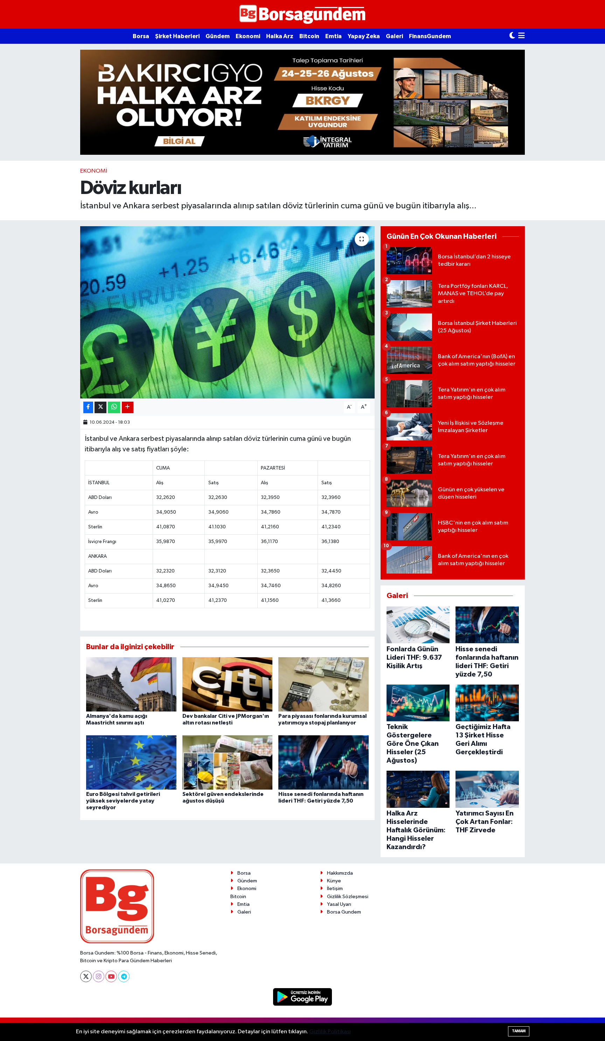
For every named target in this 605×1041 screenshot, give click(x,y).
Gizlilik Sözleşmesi (347, 896)
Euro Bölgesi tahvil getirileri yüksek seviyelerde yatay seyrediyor (123, 800)
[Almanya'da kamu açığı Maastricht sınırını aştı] (131, 684)
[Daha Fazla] (127, 407)
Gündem (218, 36)
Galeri (394, 36)
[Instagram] (98, 976)
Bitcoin (309, 36)
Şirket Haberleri (177, 36)
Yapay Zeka (364, 36)
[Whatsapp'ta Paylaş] (114, 407)
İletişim (335, 888)
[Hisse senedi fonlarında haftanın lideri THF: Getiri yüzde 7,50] (323, 762)
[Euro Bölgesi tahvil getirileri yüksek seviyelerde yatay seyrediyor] (131, 762)
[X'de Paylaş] (100, 407)
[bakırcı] (302, 102)
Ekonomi (248, 36)
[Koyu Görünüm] (512, 36)
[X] (86, 976)
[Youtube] (111, 976)
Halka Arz (279, 36)
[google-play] (303, 997)
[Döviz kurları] (227, 312)
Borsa (141, 36)
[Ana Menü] (521, 36)
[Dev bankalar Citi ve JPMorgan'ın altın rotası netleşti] (227, 684)
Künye (334, 880)
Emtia (333, 36)
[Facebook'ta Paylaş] (88, 407)
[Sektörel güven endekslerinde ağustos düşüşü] (227, 762)
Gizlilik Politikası (330, 1032)
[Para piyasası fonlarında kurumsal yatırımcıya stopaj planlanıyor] (323, 684)
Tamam (519, 1031)
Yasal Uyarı (339, 904)
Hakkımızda (340, 873)
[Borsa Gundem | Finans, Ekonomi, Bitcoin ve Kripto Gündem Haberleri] (302, 14)
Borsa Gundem (344, 912)
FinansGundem (430, 36)
